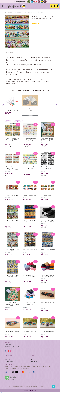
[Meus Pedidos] (45, 1)
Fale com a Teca (35, 361)
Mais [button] (32, 355)
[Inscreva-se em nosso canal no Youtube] (35, 1)
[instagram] (11, 351)
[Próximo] (57, 105)
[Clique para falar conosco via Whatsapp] (22, 1)
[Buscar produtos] (51, 6)
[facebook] (6, 351)
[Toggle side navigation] (2, 6)
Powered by (26, 390)
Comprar (12, 115)
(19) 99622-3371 (10, 344)
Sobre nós (7, 358)
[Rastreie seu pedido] (42, 1)
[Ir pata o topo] (53, 386)
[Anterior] (3, 105)
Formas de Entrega (36, 359)
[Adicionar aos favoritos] (6, 94)
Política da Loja (9, 359)
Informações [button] (8, 355)
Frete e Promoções (36, 358)
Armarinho (10, 12)
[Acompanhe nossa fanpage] (32, 1)
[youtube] (8, 351)
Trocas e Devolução (10, 361)
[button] (54, 6)
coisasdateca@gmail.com (12, 346)
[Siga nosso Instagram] (38, 1)
